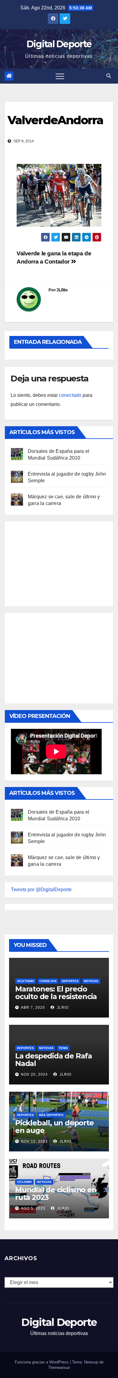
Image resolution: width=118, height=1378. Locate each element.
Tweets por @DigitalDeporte (41, 889)
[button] (108, 75)
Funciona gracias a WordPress (42, 1362)
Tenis (63, 1048)
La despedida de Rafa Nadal (53, 1059)
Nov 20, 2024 (34, 1074)
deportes (70, 981)
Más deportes (51, 1115)
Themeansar (59, 1367)
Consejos (48, 981)
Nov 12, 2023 (34, 1141)
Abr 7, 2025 (33, 1007)
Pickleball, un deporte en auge (54, 1126)
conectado (70, 395)
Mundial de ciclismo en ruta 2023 (56, 1193)
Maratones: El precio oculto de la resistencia (56, 993)
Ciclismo (24, 1182)
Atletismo (25, 981)
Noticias (91, 981)
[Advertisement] (56, 562)
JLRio (62, 290)
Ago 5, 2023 (33, 1208)
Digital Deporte (59, 44)
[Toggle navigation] (60, 76)
